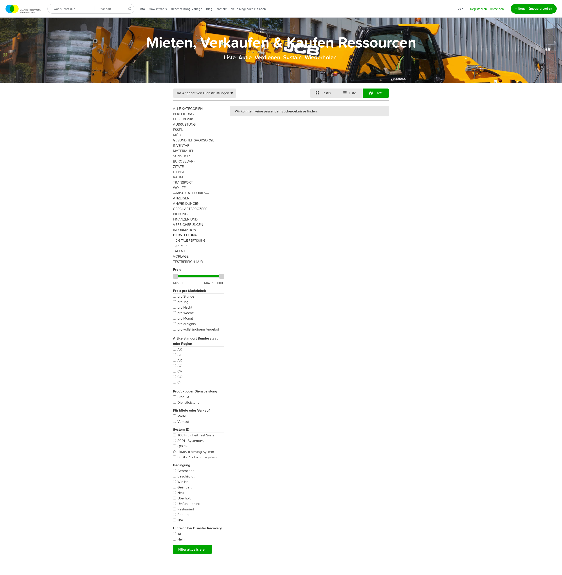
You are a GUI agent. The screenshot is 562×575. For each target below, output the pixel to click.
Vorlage (181, 256)
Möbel (178, 134)
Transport (183, 182)
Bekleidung (183, 113)
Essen (178, 129)
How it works (158, 9)
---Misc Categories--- (191, 192)
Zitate (178, 166)
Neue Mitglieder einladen (248, 9)
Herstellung (185, 234)
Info (142, 9)
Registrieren (478, 9)
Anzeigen (181, 198)
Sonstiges (182, 156)
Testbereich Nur (188, 261)
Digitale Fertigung (190, 240)
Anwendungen (186, 203)
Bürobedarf (184, 161)
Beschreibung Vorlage (186, 9)
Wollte (179, 187)
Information (184, 229)
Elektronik (183, 119)
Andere (181, 246)
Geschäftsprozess (190, 208)
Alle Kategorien (188, 108)
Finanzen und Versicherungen (188, 222)
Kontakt (221, 9)
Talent (179, 251)
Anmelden (497, 9)
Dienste (180, 171)
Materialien (184, 150)
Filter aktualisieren (192, 549)
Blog (209, 9)
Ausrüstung (184, 124)
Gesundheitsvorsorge (193, 140)
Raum (178, 177)
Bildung (180, 214)
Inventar (181, 145)
